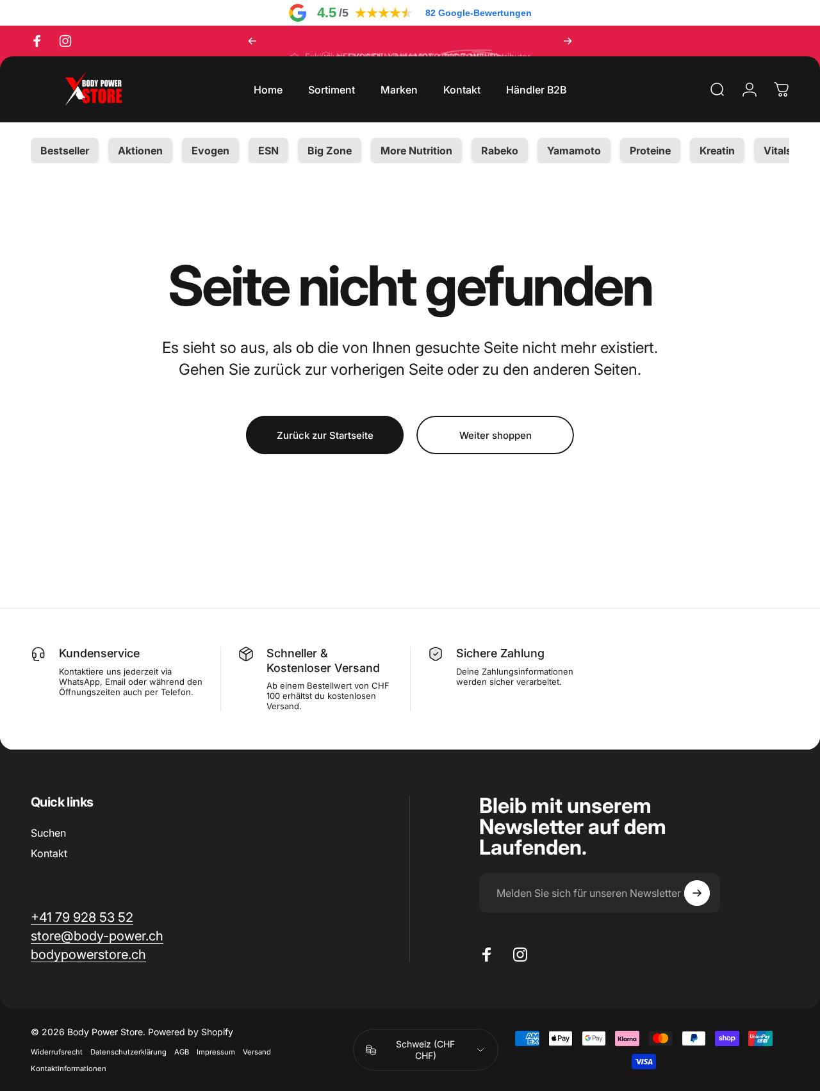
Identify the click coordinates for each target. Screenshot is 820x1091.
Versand (257, 1051)
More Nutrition (416, 150)
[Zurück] (252, 41)
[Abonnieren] (697, 893)
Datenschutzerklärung (128, 1051)
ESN (268, 150)
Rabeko (499, 150)
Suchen (48, 832)
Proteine (650, 150)
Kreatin (717, 150)
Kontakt (49, 853)
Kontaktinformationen (68, 1068)
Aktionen (140, 150)
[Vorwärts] (568, 41)
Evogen (210, 150)
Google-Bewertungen (478, 13)
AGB (181, 1051)
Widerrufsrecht (57, 1051)
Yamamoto (574, 150)
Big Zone (330, 150)
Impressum (216, 1051)
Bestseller (64, 150)
